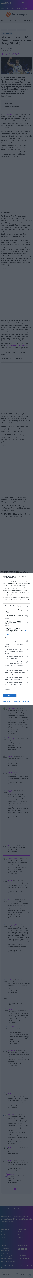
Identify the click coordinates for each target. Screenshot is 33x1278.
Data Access (16, 701)
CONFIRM (10, 695)
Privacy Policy (26, 701)
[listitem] (16, 606)
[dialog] (16, 639)
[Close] (29, 576)
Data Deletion (7, 701)
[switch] (26, 610)
